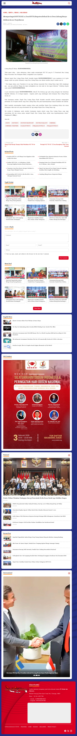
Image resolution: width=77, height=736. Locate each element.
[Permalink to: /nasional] (69, 455)
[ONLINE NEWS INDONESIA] (37, 3)
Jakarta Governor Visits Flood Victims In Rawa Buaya (27, 320)
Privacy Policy (52, 727)
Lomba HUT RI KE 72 (26, 125)
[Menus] (4, 3)
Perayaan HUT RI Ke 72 (53, 125)
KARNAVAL (53, 123)
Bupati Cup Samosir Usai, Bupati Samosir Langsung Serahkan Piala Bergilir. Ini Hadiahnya (52, 169)
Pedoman (23, 727)
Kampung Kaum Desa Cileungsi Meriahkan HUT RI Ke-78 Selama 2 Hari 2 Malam (52, 163)
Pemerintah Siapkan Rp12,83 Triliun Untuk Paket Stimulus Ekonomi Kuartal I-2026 (34, 510)
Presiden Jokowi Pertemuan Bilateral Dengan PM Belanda (25, 673)
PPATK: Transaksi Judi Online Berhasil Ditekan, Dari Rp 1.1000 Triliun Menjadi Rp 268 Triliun (37, 504)
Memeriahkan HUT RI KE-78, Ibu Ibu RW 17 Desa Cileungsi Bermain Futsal (20, 175)
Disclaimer (42, 727)
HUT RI (7, 123)
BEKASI (4, 24)
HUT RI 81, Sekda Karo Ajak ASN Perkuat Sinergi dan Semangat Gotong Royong (58, 218)
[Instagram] (40, 134)
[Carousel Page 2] (37, 675)
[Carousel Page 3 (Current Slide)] (39, 675)
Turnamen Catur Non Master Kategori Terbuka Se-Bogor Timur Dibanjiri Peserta (20, 169)
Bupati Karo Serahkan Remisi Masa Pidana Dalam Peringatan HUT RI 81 (36, 218)
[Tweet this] (61, 24)
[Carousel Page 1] (34, 675)
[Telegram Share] (64, 24)
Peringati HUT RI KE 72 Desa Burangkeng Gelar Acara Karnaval (54, 144)
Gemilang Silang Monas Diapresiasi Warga (50, 174)
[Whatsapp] (67, 24)
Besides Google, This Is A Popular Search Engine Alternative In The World (32, 345)
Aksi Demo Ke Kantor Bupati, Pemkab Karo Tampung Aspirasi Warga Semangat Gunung (36, 199)
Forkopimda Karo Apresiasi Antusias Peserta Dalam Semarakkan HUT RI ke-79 (53, 157)
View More (37, 308)
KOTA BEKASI (19, 24)
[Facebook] (33, 134)
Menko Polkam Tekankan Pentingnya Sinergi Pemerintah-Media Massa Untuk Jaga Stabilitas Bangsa (34, 498)
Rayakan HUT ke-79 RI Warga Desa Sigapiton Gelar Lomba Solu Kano (21, 157)
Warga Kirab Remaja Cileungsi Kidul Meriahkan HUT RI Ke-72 (20, 144)
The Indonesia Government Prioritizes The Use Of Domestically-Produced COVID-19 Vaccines (37, 339)
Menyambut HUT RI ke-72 (39, 125)
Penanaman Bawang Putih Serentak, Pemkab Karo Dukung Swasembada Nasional (57, 199)
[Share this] (58, 24)
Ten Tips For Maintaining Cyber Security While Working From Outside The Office (34, 327)
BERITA (8, 24)
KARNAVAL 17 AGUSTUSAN (12, 125)
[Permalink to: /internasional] (69, 573)
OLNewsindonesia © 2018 (12, 726)
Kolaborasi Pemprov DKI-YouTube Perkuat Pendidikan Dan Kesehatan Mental (33, 522)
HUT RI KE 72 (15, 123)
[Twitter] (36, 134)
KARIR (29, 727)
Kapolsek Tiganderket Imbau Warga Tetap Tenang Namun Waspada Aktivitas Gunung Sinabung (13, 199)
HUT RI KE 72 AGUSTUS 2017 (27, 123)
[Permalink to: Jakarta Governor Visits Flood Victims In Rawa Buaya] (7, 322)
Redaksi (35, 727)
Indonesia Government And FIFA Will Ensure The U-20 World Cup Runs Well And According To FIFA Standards (39, 334)
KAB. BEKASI (13, 24)
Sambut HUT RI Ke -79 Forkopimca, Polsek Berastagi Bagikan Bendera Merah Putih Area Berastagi (19, 163)
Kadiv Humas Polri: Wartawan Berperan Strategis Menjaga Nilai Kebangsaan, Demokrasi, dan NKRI (39, 516)
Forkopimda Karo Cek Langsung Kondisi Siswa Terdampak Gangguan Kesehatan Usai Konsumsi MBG (14, 218)
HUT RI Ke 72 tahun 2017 (42, 123)
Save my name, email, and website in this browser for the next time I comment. (27, 254)
